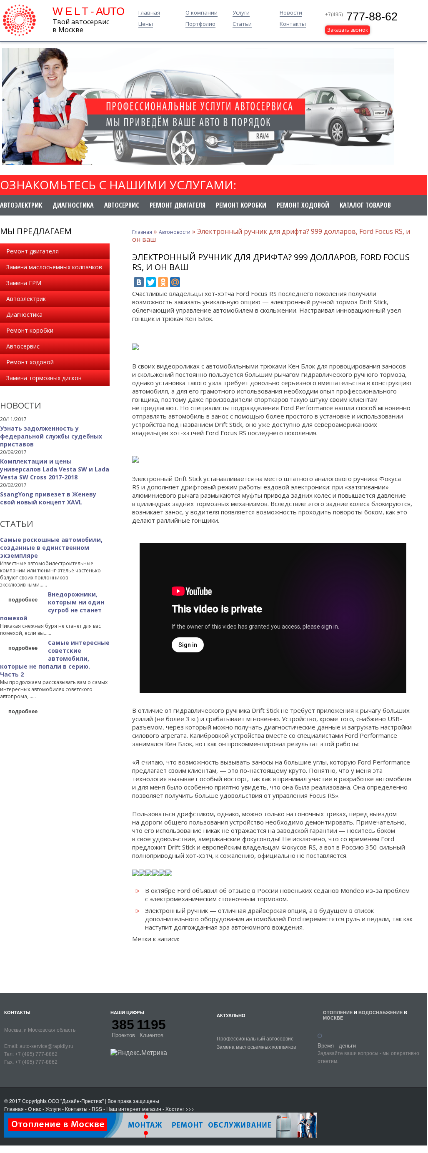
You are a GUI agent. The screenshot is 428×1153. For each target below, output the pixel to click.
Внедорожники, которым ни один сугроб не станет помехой (52, 606)
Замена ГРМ (23, 283)
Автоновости (174, 232)
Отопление (338, 1012)
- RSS (95, 1108)
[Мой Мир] (175, 282)
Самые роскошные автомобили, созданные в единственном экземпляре (51, 547)
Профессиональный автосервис (255, 1038)
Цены (145, 24)
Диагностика (73, 205)
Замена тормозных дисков (44, 378)
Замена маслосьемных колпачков (54, 267)
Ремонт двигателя (177, 205)
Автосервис (121, 205)
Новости (291, 13)
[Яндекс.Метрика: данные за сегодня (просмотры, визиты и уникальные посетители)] (138, 1053)
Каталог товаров (365, 205)
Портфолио (200, 24)
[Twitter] (151, 282)
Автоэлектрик (21, 205)
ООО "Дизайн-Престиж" (76, 1100)
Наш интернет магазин (133, 1108)
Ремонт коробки (241, 205)
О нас (34, 1108)
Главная (149, 13)
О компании (201, 13)
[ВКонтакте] (139, 282)
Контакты (293, 24)
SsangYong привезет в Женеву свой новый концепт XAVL (48, 498)
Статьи (242, 24)
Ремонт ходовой (303, 205)
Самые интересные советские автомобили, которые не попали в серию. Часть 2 (55, 658)
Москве (333, 1018)
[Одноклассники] (163, 282)
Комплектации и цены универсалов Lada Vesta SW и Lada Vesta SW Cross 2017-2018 (54, 469)
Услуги (241, 13)
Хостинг (174, 1108)
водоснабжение (380, 1012)
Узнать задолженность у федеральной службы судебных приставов (51, 436)
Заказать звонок (347, 29)
